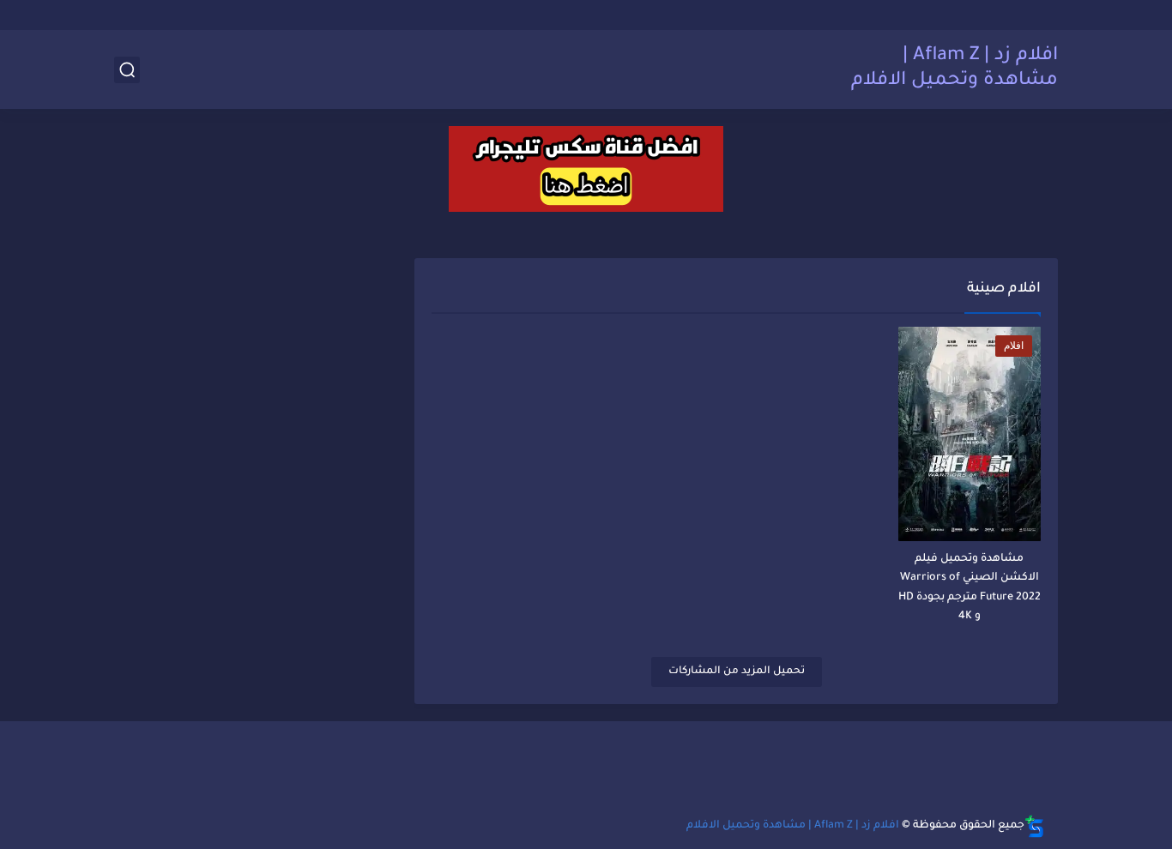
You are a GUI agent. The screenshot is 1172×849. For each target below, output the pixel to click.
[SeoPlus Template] (1034, 826)
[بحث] (127, 70)
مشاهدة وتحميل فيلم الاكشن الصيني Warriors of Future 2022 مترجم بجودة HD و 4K (969, 588)
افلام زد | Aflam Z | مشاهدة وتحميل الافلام (954, 69)
